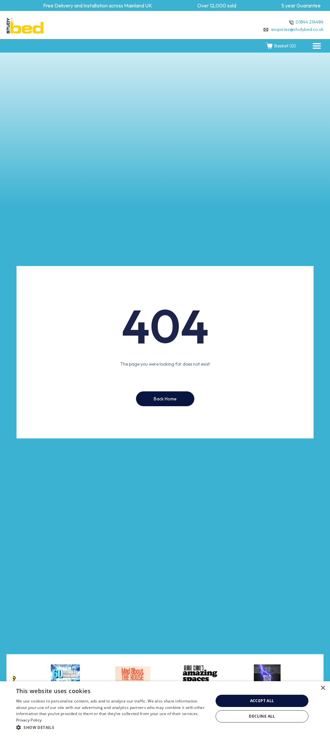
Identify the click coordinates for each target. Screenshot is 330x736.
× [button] (322, 688)
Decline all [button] (262, 716)
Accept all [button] (262, 700)
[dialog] (165, 708)
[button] (317, 46)
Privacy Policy (29, 720)
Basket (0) (285, 46)
